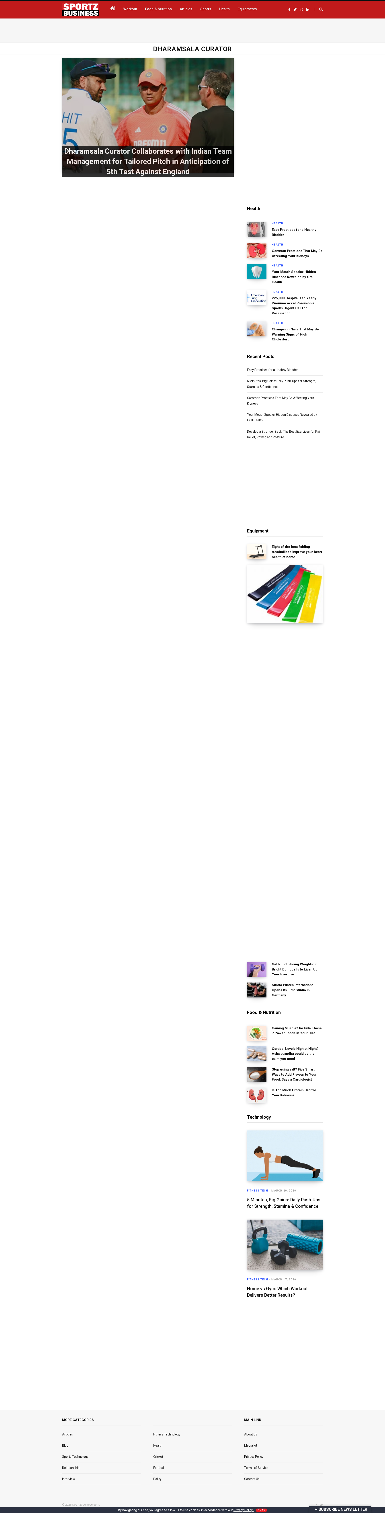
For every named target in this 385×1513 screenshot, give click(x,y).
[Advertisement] (192, 30)
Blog (65, 1445)
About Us (250, 1434)
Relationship (71, 1468)
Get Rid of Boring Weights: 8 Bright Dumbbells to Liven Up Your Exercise (294, 969)
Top (320, 1504)
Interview (68, 1479)
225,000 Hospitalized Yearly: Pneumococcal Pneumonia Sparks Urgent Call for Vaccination (294, 305)
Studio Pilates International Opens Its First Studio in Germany (293, 990)
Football (158, 1468)
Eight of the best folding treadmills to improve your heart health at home (297, 552)
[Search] (318, 9)
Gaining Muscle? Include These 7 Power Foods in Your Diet (297, 1030)
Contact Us (252, 1479)
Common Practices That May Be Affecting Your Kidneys (297, 253)
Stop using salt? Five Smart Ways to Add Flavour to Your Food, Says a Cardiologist (294, 1074)
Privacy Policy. (243, 1510)
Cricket (158, 1456)
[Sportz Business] (80, 9)
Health (277, 223)
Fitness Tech (257, 1190)
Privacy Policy (253, 1456)
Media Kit (250, 1445)
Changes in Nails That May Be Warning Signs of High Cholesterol (295, 334)
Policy (157, 1479)
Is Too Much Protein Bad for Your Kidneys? (294, 1092)
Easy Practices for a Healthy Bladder (294, 232)
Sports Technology (75, 1456)
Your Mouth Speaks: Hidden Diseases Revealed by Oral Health (294, 277)
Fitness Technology (166, 1434)
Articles (67, 1434)
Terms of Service (256, 1468)
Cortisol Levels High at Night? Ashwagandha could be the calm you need (295, 1054)
